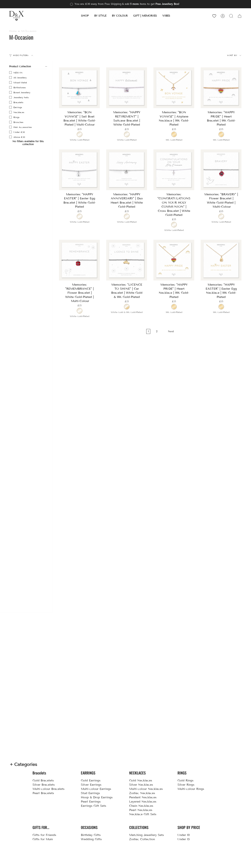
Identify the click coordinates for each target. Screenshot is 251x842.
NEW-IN (17, 72)
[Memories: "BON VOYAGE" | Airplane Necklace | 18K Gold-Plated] (173, 87)
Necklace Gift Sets (142, 814)
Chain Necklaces (141, 805)
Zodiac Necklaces (142, 793)
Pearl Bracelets (43, 793)
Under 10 (184, 835)
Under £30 (19, 132)
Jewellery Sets (21, 97)
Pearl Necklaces (140, 810)
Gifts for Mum (43, 839)
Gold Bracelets (43, 780)
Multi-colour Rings (191, 789)
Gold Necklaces (140, 780)
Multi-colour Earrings (96, 789)
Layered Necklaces (142, 801)
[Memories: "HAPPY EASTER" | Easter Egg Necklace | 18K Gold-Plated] (221, 260)
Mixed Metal (20, 82)
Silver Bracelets (44, 784)
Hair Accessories (22, 127)
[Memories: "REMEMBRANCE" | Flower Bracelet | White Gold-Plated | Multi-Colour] (79, 260)
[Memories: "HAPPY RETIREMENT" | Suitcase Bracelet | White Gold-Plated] (126, 87)
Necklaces (18, 112)
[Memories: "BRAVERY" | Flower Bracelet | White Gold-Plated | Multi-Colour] (221, 169)
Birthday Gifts (91, 835)
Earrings (17, 107)
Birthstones (19, 87)
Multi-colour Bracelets (48, 789)
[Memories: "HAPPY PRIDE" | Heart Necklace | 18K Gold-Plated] (173, 260)
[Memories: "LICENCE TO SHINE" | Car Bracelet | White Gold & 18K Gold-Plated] (126, 260)
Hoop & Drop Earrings (97, 797)
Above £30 (19, 137)
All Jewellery (20, 77)
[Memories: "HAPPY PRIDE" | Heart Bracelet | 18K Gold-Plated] (221, 87)
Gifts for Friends (44, 835)
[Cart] (239, 15)
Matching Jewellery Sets (146, 835)
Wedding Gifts (91, 839)
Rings (16, 117)
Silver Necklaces (141, 784)
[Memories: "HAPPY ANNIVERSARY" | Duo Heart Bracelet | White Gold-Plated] (126, 169)
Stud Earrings (90, 793)
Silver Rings (186, 784)
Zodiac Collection (142, 839)
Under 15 (184, 839)
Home (13, 31)
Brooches (18, 122)
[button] (85, 15)
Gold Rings (185, 780)
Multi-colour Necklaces (146, 789)
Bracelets (18, 102)
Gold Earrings (91, 780)
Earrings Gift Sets (93, 805)
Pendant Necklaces (143, 797)
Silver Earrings (91, 784)
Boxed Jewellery (21, 92)
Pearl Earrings (91, 801)
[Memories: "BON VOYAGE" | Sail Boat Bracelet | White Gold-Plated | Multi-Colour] (79, 87)
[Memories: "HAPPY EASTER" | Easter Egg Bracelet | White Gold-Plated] (79, 169)
